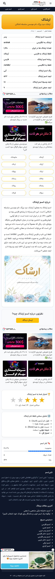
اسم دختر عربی (44, 540)
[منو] (50, 3)
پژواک (14, 171)
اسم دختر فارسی (43, 533)
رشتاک (41, 185)
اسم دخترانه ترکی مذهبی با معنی (37, 510)
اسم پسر (39, 31)
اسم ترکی (34, 9)
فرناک (14, 193)
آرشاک (41, 157)
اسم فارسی (46, 9)
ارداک (14, 164)
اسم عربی (8, 9)
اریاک (41, 171)
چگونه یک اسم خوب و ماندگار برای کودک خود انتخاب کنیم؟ (26, 514)
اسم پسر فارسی (44, 536)
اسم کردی (21, 9)
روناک (14, 185)
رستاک (14, 178)
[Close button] (53, 549)
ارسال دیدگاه (28, 320)
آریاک (41, 164)
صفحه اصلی (48, 31)
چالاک (41, 178)
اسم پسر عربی (44, 530)
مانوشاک (14, 157)
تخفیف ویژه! (14, 566)
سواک (41, 193)
